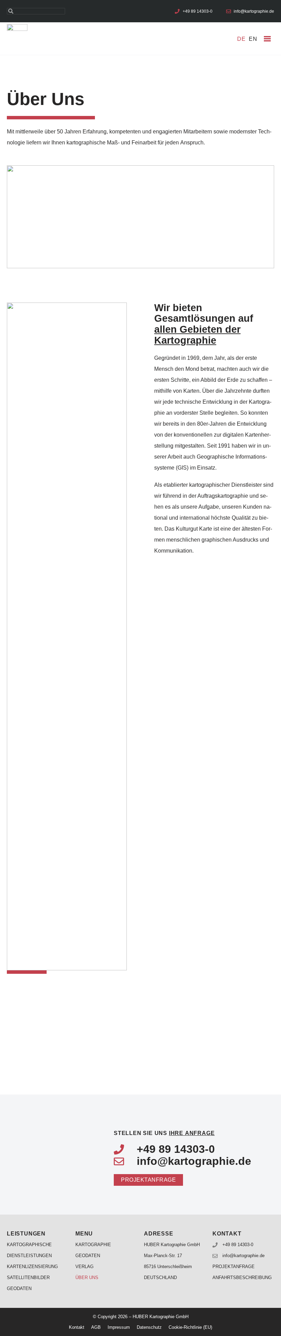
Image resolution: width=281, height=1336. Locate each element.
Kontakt (76, 1327)
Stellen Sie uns (164, 1133)
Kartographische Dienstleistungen (29, 1250)
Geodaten (19, 1288)
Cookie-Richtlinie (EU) (190, 1327)
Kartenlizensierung (32, 1266)
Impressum (119, 1327)
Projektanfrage (233, 1266)
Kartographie (93, 1244)
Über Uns (86, 1277)
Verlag (84, 1266)
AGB (96, 1327)
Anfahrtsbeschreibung (242, 1277)
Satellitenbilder (28, 1277)
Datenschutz (149, 1327)
